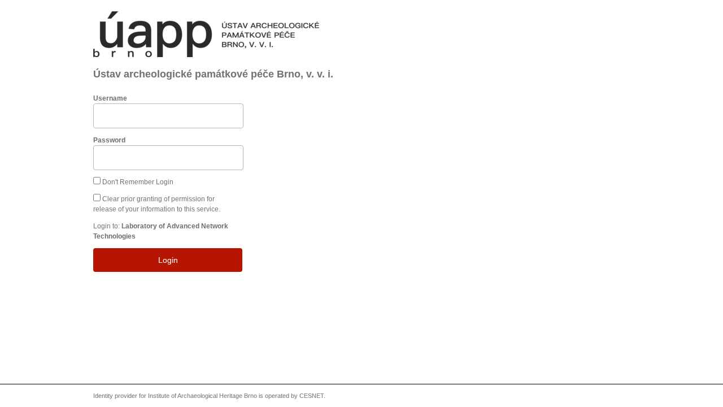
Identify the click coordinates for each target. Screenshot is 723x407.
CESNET (311, 395)
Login (168, 260)
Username (110, 98)
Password (109, 140)
